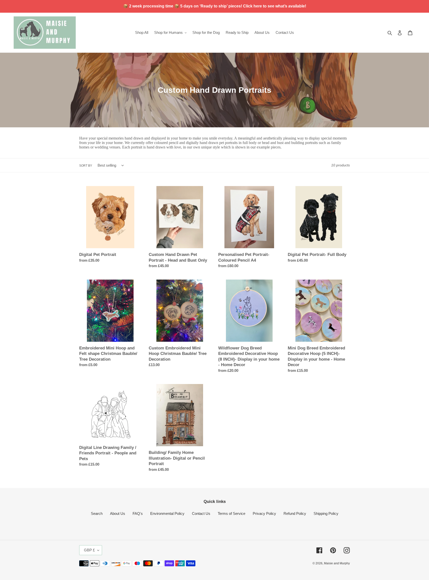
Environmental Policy (167, 513)
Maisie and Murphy (337, 563)
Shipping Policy (326, 513)
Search (97, 513)
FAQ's (138, 513)
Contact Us (201, 513)
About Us (117, 513)
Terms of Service (231, 513)
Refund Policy (295, 513)
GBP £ (89, 550)
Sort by (85, 165)
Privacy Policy (264, 513)
